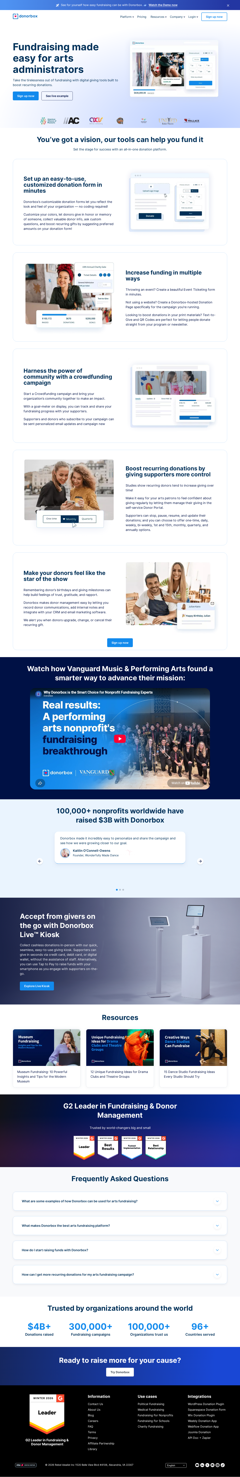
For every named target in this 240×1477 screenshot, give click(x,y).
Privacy (93, 1438)
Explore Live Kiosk (37, 986)
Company (176, 16)
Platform (126, 16)
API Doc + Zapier (199, 1438)
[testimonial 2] (120, 890)
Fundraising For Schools (153, 1421)
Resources (157, 16)
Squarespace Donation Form (207, 1409)
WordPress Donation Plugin (206, 1404)
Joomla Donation (199, 1432)
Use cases (147, 1396)
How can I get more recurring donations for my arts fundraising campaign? (78, 1274)
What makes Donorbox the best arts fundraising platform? (66, 1225)
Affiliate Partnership (101, 1443)
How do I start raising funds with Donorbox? (55, 1250)
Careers (93, 1421)
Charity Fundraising (150, 1426)
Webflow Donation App (203, 1426)
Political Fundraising (151, 1404)
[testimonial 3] (123, 890)
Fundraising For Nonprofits (155, 1415)
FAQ (90, 1426)
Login (192, 16)
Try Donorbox (120, 1372)
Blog (91, 1415)
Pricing (141, 16)
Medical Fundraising (151, 1409)
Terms (92, 1432)
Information (99, 1396)
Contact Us (95, 1404)
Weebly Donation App (202, 1421)
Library (92, 1449)
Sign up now (214, 16)
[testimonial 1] (117, 890)
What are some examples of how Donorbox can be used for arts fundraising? (80, 1201)
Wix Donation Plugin (201, 1415)
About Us (94, 1409)
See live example (57, 96)
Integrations (199, 1396)
